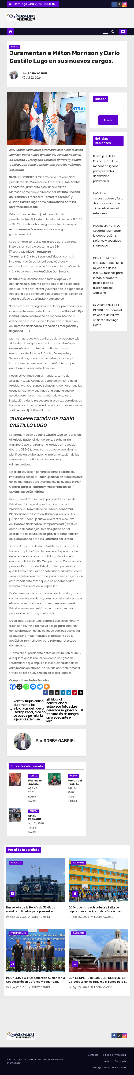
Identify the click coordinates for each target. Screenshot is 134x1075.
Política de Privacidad (113, 1055)
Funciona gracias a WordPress (24, 1059)
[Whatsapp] (26, 687)
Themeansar (14, 1063)
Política (15, 46)
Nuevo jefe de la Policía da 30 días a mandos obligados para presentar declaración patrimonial (30, 911)
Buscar (100, 99)
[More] (47, 687)
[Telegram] (40, 687)
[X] (19, 687)
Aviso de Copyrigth (115, 1061)
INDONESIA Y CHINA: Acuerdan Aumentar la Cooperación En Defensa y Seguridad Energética (107, 236)
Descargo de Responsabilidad (108, 1067)
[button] (113, 32)
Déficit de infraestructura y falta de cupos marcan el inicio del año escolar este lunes (108, 203)
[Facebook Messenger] (33, 687)
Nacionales (16, 862)
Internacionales (18, 933)
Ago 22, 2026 (18, 917)
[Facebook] (13, 687)
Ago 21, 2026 (36, 823)
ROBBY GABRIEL (38, 73)
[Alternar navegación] (105, 31)
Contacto (93, 1055)
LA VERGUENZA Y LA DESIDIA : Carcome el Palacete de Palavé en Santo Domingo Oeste (107, 315)
